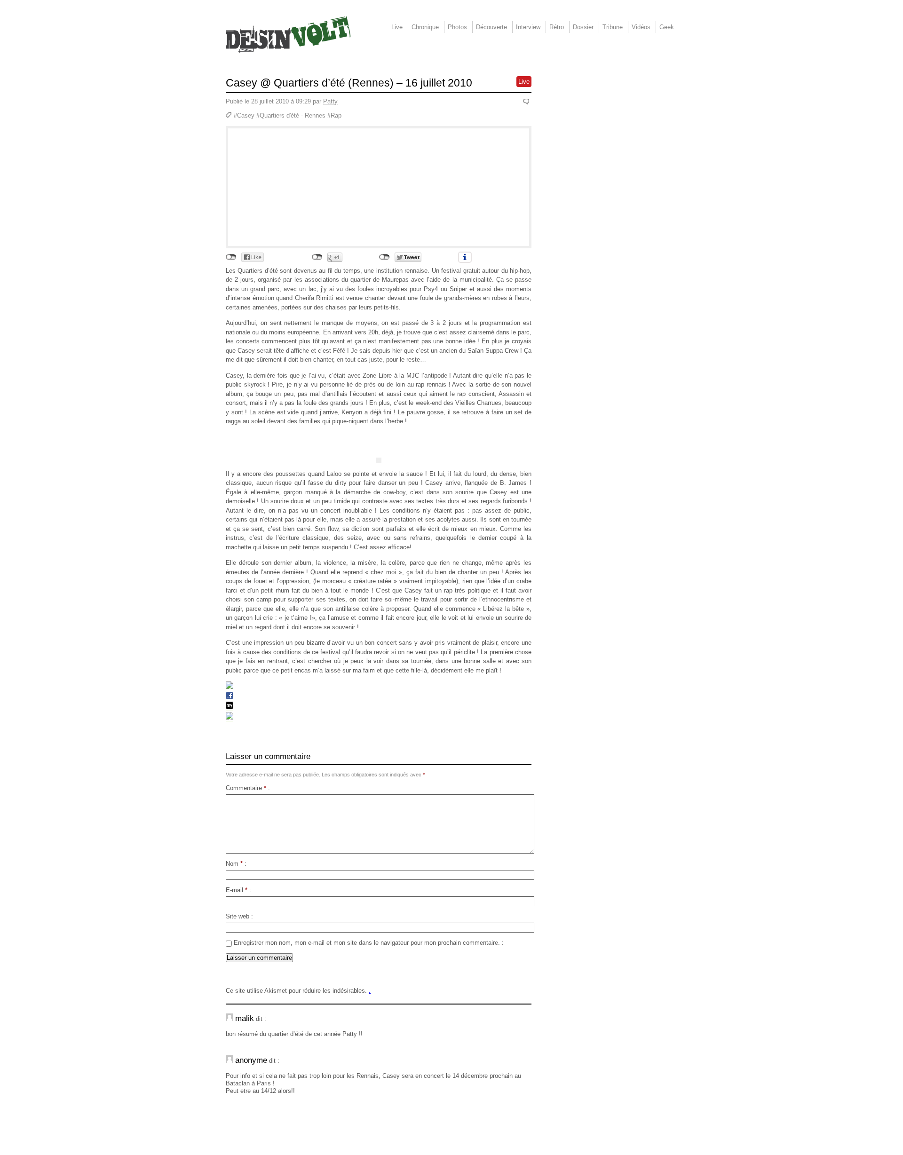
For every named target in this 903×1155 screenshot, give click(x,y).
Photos (457, 27)
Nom (234, 863)
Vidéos (641, 27)
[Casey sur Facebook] (229, 697)
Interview (528, 27)
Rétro (556, 27)
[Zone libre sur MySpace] (229, 717)
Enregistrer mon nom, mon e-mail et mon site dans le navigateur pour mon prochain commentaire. (367, 942)
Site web (237, 916)
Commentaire (246, 787)
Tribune (612, 27)
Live (397, 27)
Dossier (583, 27)
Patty (330, 101)
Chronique (425, 27)
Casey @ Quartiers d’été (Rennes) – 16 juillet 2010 (349, 83)
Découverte (491, 27)
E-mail (236, 890)
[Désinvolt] (288, 34)
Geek (666, 27)
